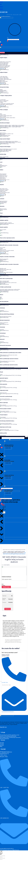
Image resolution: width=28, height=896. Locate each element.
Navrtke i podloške (3, 114)
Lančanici (2, 198)
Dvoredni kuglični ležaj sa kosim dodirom (15, 552)
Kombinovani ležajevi (5, 122)
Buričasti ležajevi (2, 82)
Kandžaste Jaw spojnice (3, 190)
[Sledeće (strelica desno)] (1, 859)
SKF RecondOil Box (4, 301)
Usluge (4, 436)
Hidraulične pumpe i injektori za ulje (5, 269)
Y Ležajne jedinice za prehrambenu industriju (7, 103)
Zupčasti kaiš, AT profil (3, 175)
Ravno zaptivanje (4, 402)
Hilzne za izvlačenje (3, 116)
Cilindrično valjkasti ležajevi (4, 78)
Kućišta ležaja (3, 154)
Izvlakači (1, 248)
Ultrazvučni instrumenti (5, 345)
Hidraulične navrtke (3, 268)
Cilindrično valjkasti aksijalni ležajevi (5, 79)
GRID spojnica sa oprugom (4, 189)
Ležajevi (1, 53)
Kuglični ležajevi (3, 57)
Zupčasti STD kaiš (3, 178)
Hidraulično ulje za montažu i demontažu (6, 272)
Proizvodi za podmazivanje (6, 396)
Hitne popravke (3, 384)
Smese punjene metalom (5, 408)
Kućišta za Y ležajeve (3, 101)
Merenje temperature (5, 320)
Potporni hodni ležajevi (5, 146)
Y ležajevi (1, 102)
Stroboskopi (3, 333)
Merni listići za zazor (3, 270)
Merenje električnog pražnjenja (7, 314)
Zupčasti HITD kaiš (3, 174)
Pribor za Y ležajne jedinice (4, 100)
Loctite (1, 368)
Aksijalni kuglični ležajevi (4, 67)
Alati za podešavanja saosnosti (5, 348)
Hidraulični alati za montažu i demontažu (9, 264)
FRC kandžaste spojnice (3, 188)
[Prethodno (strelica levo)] (0, 859)
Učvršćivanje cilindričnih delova (7, 420)
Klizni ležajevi (3, 130)
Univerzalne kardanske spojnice (5, 192)
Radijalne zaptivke (4, 220)
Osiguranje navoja (4, 390)
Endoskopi (2, 308)
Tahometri (2, 339)
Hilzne (1, 113)
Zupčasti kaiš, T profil (3, 176)
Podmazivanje (2, 274)
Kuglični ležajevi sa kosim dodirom (5, 61)
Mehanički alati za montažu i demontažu (9, 245)
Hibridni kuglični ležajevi (4, 64)
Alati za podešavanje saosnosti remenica (9, 358)
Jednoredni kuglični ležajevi (4, 62)
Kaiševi (1, 169)
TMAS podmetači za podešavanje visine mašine (10, 352)
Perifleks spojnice (2, 191)
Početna (5, 551)
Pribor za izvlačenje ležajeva (4, 251)
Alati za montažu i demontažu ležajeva (7, 241)
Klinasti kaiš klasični (3, 173)
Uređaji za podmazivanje (5, 287)
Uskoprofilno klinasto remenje (4, 179)
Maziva (1, 294)
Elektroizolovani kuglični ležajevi (5, 65)
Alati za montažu (2, 247)
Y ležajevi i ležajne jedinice (6, 95)
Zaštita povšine (3, 433)
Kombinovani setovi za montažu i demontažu (7, 250)
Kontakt (4, 509)
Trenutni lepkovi (3, 414)
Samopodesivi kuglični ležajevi (5, 66)
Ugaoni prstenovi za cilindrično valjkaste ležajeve (7, 117)
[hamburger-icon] (26, 436)
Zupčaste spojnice (2, 193)
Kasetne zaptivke (4, 227)
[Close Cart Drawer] (1, 851)
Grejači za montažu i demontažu (7, 256)
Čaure (1, 213)
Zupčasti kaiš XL (2, 177)
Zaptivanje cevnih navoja (5, 427)
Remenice (2, 206)
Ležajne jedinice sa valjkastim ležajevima (6, 104)
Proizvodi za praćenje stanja (5, 304)
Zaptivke (1, 216)
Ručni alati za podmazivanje (6, 278)
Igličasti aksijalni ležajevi (4, 81)
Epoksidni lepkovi (4, 378)
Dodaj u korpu (6, 587)
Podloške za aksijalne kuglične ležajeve (6, 115)
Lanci (1, 162)
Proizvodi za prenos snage (5, 158)
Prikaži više (2, 68)
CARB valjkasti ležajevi (3, 76)
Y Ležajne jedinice (3, 99)
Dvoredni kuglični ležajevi (4, 63)
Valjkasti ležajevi (3, 72)
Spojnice (2, 184)
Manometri (1, 271)
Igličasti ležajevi (2, 80)
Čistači (1, 372)
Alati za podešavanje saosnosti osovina (9, 364)
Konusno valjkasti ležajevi (4, 77)
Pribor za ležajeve (4, 109)
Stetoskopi (2, 327)
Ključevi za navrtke (3, 249)
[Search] (7, 41)
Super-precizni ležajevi (5, 138)
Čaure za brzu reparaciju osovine (7, 237)
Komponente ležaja (4, 87)
